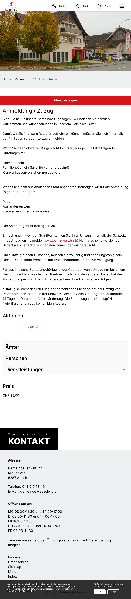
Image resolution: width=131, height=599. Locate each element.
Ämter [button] (12, 347)
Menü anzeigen (65, 100)
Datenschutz (18, 562)
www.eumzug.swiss (61, 240)
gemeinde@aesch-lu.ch (39, 491)
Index (12, 576)
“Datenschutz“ (29, 591)
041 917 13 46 (33, 487)
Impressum (16, 557)
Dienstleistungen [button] (24, 369)
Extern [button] (31, 326)
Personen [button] (16, 358)
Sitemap (14, 567)
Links (12, 572)
